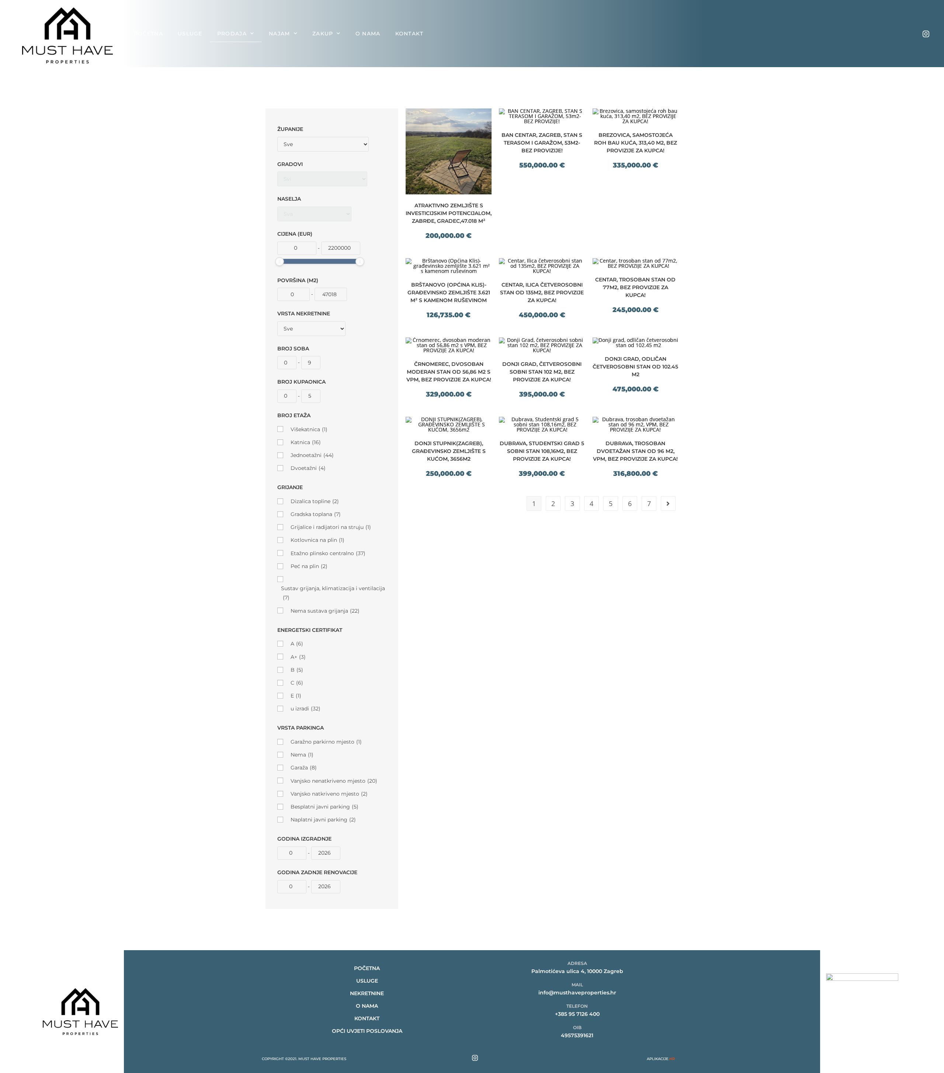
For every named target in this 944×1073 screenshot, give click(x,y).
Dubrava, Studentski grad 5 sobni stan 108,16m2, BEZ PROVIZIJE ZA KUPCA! (542, 451)
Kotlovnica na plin (317, 540)
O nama (368, 33)
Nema (302, 754)
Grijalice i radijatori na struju (331, 527)
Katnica (306, 442)
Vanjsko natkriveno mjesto (329, 793)
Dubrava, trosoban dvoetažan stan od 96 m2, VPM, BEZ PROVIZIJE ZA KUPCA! (635, 451)
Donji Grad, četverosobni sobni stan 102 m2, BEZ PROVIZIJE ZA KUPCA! (542, 372)
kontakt (366, 1018)
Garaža (304, 767)
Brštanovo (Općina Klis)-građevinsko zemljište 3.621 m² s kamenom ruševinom (448, 292)
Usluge (190, 33)
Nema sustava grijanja (325, 611)
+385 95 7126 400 (577, 1014)
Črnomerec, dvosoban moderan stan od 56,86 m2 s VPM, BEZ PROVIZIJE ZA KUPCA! (448, 372)
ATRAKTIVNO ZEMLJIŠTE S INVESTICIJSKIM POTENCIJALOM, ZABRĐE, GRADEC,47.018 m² (449, 213)
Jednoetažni (312, 455)
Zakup (322, 33)
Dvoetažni (308, 468)
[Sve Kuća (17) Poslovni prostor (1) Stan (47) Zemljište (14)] (311, 328)
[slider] (279, 261)
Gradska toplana (316, 514)
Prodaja (232, 33)
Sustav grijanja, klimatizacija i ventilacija (333, 593)
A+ (298, 657)
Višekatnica (309, 429)
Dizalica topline (315, 501)
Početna (148, 33)
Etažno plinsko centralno (328, 553)
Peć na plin (309, 566)
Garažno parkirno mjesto (326, 741)
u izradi (305, 708)
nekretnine (367, 993)
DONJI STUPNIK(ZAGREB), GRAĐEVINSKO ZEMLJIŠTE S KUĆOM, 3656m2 (449, 451)
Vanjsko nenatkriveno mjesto (334, 781)
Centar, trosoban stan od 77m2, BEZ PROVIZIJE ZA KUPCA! (635, 287)
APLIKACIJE (661, 1058)
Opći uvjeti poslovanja (367, 1031)
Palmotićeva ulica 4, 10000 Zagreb (577, 971)
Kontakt (409, 33)
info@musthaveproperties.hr (577, 992)
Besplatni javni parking (324, 806)
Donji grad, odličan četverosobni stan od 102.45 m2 (635, 367)
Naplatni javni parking (323, 819)
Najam (279, 33)
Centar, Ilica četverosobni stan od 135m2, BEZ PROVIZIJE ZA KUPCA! (542, 292)
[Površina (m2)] (293, 294)
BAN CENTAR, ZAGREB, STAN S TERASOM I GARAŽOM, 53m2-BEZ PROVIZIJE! (542, 143)
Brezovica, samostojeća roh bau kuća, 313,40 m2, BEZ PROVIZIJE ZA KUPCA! (635, 143)
